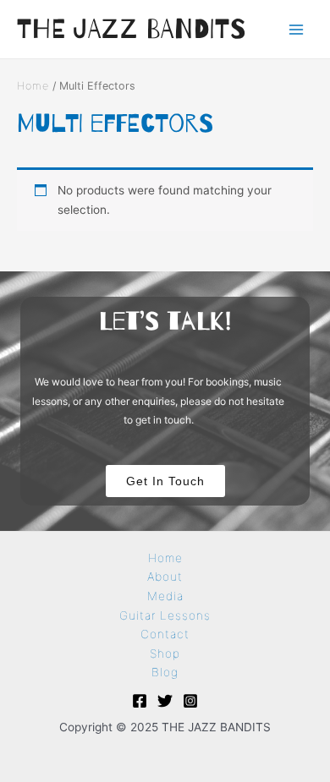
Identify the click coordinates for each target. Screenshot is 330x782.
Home (33, 85)
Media (165, 596)
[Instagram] (190, 700)
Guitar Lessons (165, 615)
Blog (165, 672)
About (165, 576)
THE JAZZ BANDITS (131, 28)
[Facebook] (139, 700)
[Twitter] (165, 700)
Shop (165, 653)
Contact (165, 634)
